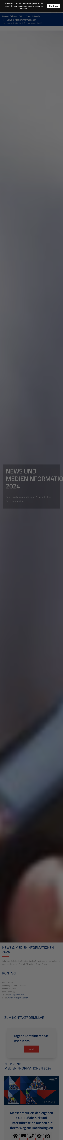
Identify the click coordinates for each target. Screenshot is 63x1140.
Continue (53, 6)
